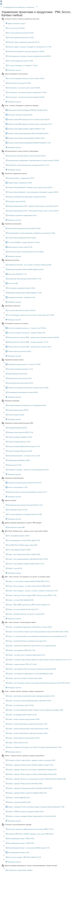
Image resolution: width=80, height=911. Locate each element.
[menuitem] (1, 4)
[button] (1, 2)
